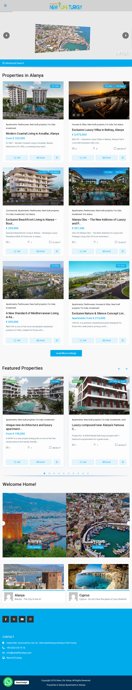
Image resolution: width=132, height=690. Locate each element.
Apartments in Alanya (75, 685)
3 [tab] (54, 473)
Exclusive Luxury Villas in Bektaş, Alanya (98, 129)
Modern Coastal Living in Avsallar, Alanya (32, 133)
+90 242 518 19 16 (16, 647)
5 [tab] (63, 473)
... (46, 146)
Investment (11, 128)
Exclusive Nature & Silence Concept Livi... (98, 313)
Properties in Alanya (56, 685)
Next (126, 369)
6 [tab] (68, 473)
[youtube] (22, 619)
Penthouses (23, 124)
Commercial (11, 210)
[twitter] (14, 619)
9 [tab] (83, 473)
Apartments (11, 124)
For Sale (51, 124)
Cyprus (98, 541)
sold (123, 419)
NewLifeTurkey (14, 657)
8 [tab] (78, 473)
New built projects (38, 124)
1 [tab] (44, 473)
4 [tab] (59, 473)
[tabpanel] (33, 422)
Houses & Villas (79, 124)
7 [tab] (73, 473)
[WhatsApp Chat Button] (8, 682)
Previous (119, 369)
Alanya (34, 541)
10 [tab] (88, 473)
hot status (118, 124)
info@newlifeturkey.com (19, 652)
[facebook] (5, 619)
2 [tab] (49, 473)
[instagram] (30, 619)
